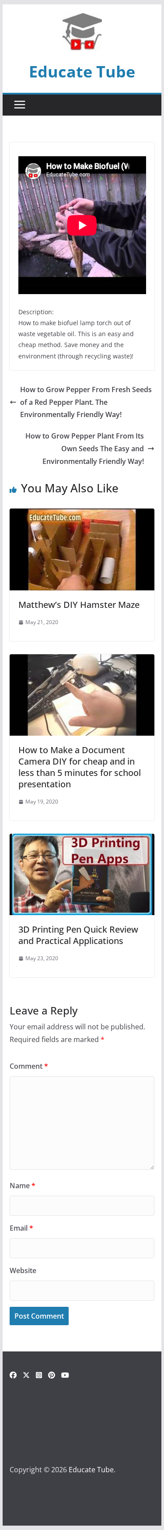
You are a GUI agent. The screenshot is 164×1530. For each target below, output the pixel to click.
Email (21, 1228)
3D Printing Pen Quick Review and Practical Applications (78, 935)
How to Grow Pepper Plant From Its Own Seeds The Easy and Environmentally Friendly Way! (84, 448)
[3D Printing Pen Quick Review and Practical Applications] (82, 840)
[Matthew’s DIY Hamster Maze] (82, 514)
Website (23, 1270)
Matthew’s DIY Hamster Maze (79, 605)
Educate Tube (82, 71)
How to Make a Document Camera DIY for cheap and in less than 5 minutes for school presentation (79, 767)
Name (22, 1185)
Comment (29, 1066)
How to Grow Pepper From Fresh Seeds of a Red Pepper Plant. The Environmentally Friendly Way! (86, 402)
